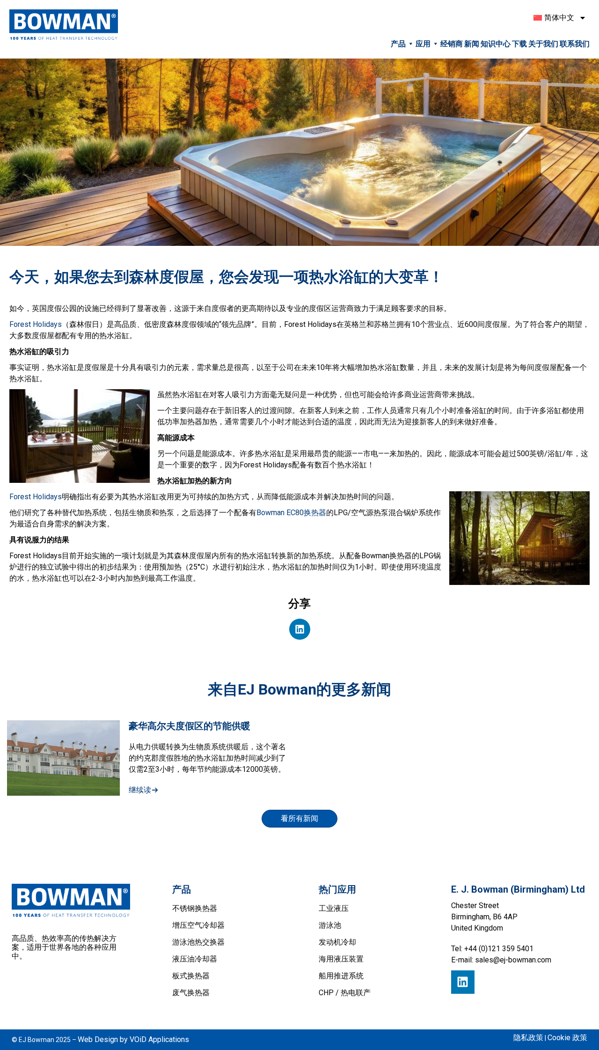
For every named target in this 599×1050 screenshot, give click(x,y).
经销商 (451, 43)
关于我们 (543, 43)
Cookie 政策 (567, 1038)
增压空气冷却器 (198, 925)
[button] (299, 629)
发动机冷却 (337, 942)
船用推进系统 (341, 975)
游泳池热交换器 (198, 942)
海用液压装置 (341, 958)
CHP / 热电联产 (345, 992)
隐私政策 (528, 1038)
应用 (423, 43)
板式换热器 (191, 975)
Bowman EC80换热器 (291, 512)
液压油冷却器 (194, 958)
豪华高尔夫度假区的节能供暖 (189, 726)
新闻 (471, 43)
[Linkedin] (463, 982)
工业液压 (334, 908)
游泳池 (330, 925)
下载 (519, 43)
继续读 (140, 789)
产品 (398, 43)
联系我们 (575, 43)
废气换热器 (191, 992)
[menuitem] (557, 17)
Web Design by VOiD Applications (133, 1039)
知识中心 (496, 43)
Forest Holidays (35, 324)
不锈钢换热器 (194, 908)
